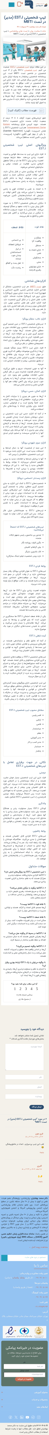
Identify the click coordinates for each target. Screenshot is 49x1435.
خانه (44, 31)
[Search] (4, 1258)
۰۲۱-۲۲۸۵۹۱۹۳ (41, 1306)
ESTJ (12, 67)
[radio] (35, 988)
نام (24, 1362)
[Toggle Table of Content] (40, 111)
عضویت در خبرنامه (24, 1379)
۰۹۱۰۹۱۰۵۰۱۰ (41, 1277)
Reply (42, 1152)
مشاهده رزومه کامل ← (38, 1247)
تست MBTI (35, 286)
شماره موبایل (24, 1370)
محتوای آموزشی (41, 1392)
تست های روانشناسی (18, 31)
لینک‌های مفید (42, 1407)
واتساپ (15, 1277)
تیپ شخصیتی (22, 67)
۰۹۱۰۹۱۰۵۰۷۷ (41, 1297)
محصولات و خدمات (40, 1400)
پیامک (22, 1277)
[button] (11, 4)
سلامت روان (35, 31)
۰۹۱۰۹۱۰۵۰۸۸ (41, 1287)
